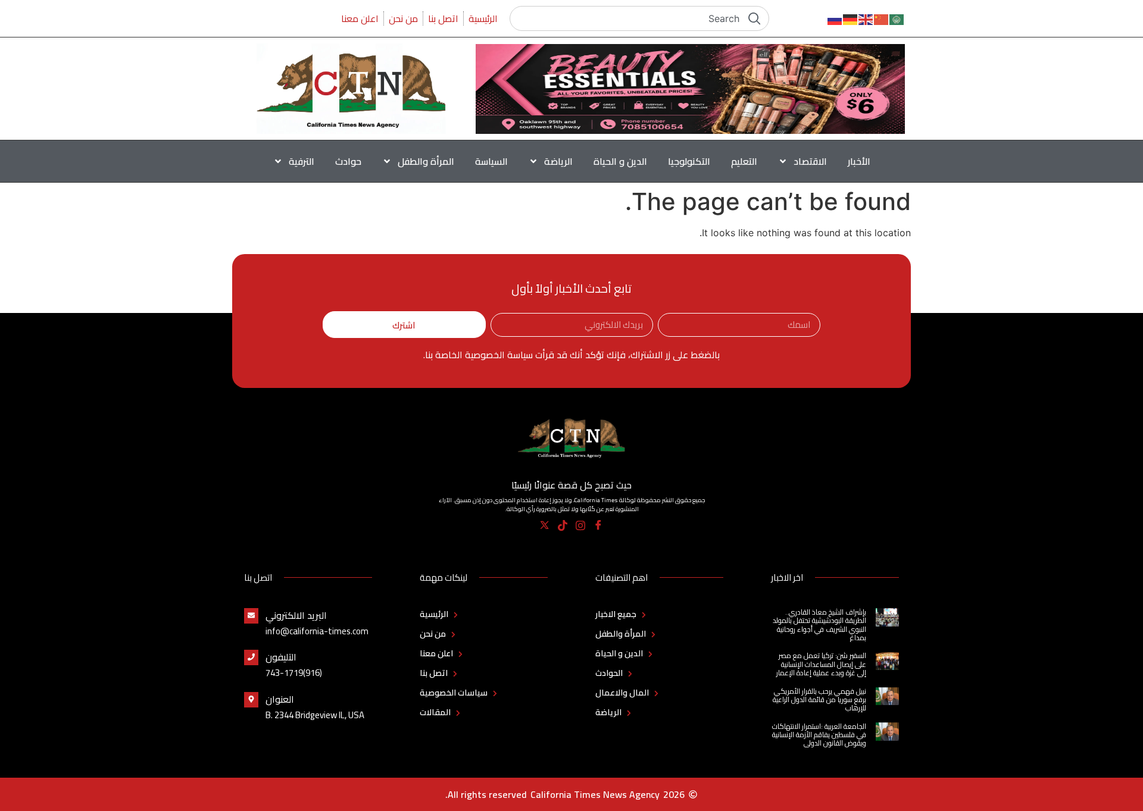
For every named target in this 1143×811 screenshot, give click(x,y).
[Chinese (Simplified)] (881, 18)
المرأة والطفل (426, 161)
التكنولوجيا (689, 161)
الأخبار (859, 161)
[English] (866, 18)
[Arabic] (897, 18)
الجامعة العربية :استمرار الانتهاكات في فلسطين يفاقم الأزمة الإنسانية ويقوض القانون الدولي (819, 734)
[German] (850, 18)
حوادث (348, 161)
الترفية (301, 161)
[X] (545, 525)
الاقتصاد (810, 161)
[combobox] (639, 18)
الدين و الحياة (620, 161)
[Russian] (835, 18)
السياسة (491, 161)
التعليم (744, 161)
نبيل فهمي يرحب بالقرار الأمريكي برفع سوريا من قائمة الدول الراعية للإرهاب (819, 699)
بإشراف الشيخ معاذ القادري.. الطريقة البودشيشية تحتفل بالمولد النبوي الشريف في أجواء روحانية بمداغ (819, 624)
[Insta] (580, 525)
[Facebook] (598, 525)
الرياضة (558, 161)
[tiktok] (562, 525)
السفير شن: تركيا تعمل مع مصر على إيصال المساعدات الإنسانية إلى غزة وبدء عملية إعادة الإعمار (821, 664)
